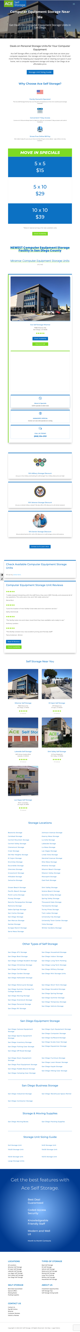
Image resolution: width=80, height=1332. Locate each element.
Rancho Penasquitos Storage (20, 902)
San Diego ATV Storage (17, 952)
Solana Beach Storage (51, 891)
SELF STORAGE (15, 1285)
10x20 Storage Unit (16, 1149)
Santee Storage (14, 924)
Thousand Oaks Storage (51, 902)
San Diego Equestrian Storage (54, 1046)
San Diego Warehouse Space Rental (56, 1094)
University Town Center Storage (55, 920)
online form (17, 575)
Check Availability (40, 234)
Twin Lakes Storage (50, 913)
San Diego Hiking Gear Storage (54, 1071)
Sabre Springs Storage (17, 909)
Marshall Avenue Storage (52, 858)
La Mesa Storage (48, 847)
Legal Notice (56, 1328)
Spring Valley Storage (50, 898)
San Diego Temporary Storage (54, 1002)
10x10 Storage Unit (15, 1157)
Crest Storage (13, 851)
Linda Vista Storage (50, 855)
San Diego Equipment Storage (40, 1021)
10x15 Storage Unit (49, 1157)
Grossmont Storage (16, 873)
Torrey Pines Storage (50, 909)
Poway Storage (14, 898)
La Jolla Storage (48, 840)
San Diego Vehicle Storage (53, 1006)
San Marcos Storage (16, 920)
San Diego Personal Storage (19, 1004)
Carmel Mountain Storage (18, 840)
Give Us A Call (40, 344)
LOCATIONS (14, 1261)
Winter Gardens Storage (52, 928)
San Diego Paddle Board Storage (21, 1069)
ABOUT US (47, 1285)
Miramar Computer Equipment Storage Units (40, 261)
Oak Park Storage (49, 880)
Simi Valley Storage (50, 887)
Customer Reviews (14, 1313)
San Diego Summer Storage (53, 998)
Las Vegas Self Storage (23, 800)
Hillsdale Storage (15, 877)
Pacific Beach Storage (17, 891)
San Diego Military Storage (53, 969)
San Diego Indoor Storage (52, 956)
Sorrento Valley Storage (51, 895)
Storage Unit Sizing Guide (40, 72)
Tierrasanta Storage (50, 906)
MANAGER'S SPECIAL (40, 418)
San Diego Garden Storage (19, 973)
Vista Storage (47, 924)
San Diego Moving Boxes (18, 1122)
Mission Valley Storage (51, 873)
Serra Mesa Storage (16, 931)
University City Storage (51, 917)
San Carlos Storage (16, 913)
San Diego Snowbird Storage (53, 989)
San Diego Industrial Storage (20, 1094)
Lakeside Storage (49, 843)
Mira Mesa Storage (49, 862)
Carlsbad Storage (15, 836)
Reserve (10, 1311)
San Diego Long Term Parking (54, 961)
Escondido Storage (16, 866)
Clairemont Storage (16, 847)
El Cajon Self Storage (57, 703)
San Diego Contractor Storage (20, 1101)
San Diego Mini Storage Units (54, 973)
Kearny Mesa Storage (50, 836)
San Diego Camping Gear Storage (22, 1073)
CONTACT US (14, 1303)
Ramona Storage (15, 906)
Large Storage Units (16, 1161)
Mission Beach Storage (51, 869)
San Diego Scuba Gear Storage (54, 1042)
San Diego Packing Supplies (53, 1122)
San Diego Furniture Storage (53, 1058)
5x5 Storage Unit (15, 1145)
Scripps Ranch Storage (17, 928)
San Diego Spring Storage (52, 993)
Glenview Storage (15, 869)
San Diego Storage (15, 917)
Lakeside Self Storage (23, 751)
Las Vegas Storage (49, 851)
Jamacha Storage (15, 880)
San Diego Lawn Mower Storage (55, 1062)
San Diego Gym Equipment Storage (56, 1029)
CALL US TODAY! (40, 433)
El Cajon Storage (15, 858)
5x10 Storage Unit (49, 1145)
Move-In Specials (40, 403)
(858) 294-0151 (40, 436)
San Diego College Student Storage (22, 961)
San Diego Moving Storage (19, 996)
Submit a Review (13, 1315)
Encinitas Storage (15, 862)
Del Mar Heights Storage (18, 855)
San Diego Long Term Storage (54, 965)
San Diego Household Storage (54, 952)
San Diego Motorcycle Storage (20, 985)
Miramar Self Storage (23, 703)
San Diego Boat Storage (18, 956)
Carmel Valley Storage (17, 843)
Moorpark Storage (49, 877)
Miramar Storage (48, 866)
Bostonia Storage (15, 833)
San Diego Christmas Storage (20, 965)
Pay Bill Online (12, 1309)
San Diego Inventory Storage (20, 1042)
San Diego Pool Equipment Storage (22, 1064)
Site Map (47, 1328)
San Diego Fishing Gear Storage (21, 1046)
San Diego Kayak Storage (52, 1066)
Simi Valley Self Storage (57, 751)
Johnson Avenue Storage (52, 833)
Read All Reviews (14, 641)
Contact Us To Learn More (40, 546)
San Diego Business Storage (40, 1085)
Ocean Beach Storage (17, 887)
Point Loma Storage (16, 895)
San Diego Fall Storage (17, 969)
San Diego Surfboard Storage (54, 1038)
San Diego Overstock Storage (20, 1000)
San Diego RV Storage (17, 1008)
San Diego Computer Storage (54, 1033)
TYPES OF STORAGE (52, 1261)
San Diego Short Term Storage (54, 985)
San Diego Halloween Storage (20, 978)
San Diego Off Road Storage (19, 1051)
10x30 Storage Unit (49, 1149)
